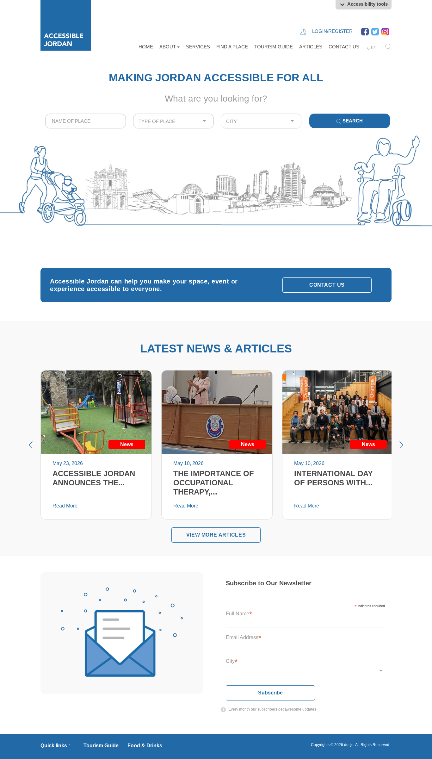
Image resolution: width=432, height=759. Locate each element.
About (168, 46)
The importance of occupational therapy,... (213, 482)
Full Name (239, 613)
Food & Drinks (144, 745)
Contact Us (344, 46)
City (232, 661)
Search (352, 120)
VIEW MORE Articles (216, 535)
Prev (30, 445)
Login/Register (332, 31)
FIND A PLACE (232, 46)
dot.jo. (349, 745)
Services (198, 46)
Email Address (243, 637)
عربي (371, 46)
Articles (310, 46)
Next (401, 445)
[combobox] (85, 121)
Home (146, 46)
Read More (64, 505)
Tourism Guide (273, 46)
